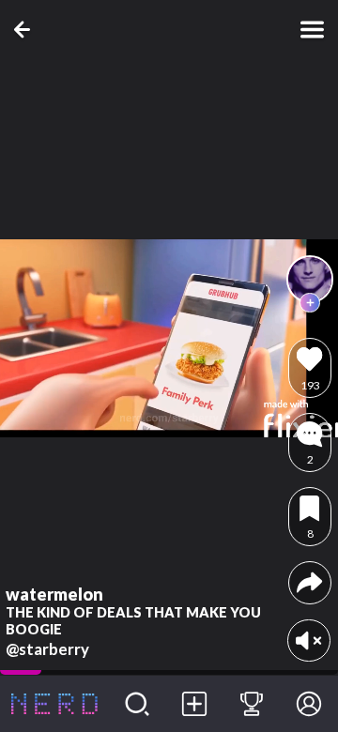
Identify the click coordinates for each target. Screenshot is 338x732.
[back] (26, 29)
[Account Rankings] (252, 704)
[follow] (310, 303)
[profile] (309, 278)
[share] (309, 582)
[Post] (194, 704)
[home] (54, 704)
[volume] (308, 640)
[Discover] (137, 704)
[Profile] (309, 704)
